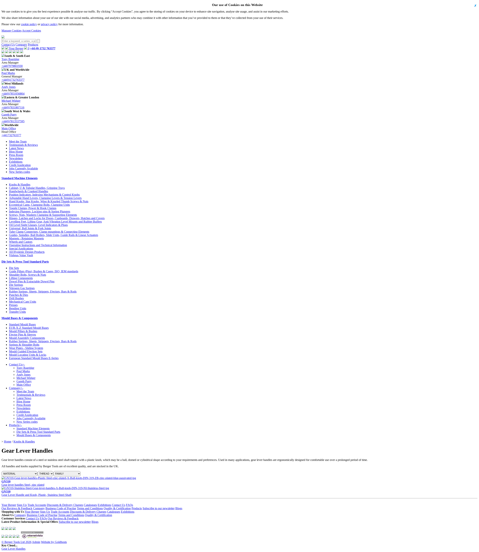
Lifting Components (21, 278)
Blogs (178, 508)
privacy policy (49, 24)
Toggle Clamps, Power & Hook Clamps (32, 208)
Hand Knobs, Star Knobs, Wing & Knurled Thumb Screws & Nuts (48, 201)
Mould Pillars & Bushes (23, 331)
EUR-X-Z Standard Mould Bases (29, 327)
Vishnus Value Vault (21, 255)
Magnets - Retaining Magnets (26, 238)
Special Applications (21, 248)
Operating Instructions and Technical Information (38, 245)
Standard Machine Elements (19, 178)
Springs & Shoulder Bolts (24, 344)
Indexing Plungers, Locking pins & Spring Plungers (39, 211)
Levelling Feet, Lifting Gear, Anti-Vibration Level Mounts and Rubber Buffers (55, 221)
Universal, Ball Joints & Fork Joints (30, 228)
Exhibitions (15, 161)
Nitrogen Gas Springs (22, 288)
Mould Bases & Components (19, 318)
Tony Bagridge (10, 59)
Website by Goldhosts (54, 542)
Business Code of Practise (60, 508)
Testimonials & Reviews (23, 144)
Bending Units (17, 308)
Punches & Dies (18, 294)
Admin (36, 542)
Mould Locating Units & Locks (27, 354)
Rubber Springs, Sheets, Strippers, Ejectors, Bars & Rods (43, 291)
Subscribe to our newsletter (159, 508)
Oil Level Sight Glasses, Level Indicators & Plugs (38, 225)
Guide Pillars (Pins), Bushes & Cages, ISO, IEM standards (43, 271)
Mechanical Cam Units (22, 301)
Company (21, 44)
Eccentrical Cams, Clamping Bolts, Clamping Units (39, 204)
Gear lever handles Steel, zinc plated (22, 483)
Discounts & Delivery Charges (65, 505)
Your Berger (15, 48)
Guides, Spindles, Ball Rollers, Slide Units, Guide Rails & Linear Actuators (53, 235)
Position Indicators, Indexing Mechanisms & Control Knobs (44, 194)
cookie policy (29, 24)
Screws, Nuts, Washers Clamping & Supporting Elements (43, 214)
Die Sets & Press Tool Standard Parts (25, 261)
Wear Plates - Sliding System (26, 348)
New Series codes (19, 171)
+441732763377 (11, 135)
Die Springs (16, 284)
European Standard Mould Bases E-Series (34, 358)
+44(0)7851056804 (13, 93)
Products (33, 44)
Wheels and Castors (20, 241)
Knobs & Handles (19, 184)
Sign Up (22, 505)
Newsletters (16, 158)
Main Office (8, 128)
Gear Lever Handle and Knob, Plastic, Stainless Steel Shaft (36, 493)
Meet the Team (18, 141)
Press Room (16, 155)
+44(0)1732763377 (13, 79)
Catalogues (90, 505)
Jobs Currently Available (23, 168)
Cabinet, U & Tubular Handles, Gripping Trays (37, 187)
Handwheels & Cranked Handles (28, 191)
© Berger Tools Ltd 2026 (16, 542)
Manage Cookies (11, 30)
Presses (13, 305)
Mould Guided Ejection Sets (25, 351)
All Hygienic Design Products (27, 251)
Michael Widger (10, 100)
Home (7, 441)
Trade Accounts (37, 505)
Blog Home (16, 151)
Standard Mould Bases (22, 324)
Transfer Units (17, 311)
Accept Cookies (31, 30)
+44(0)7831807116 (12, 107)
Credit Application (20, 165)
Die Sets (14, 268)
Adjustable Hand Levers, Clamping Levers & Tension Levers (45, 198)
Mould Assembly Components (27, 338)
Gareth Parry (9, 114)
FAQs (129, 505)
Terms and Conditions (90, 508)
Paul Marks (8, 73)
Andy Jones (8, 86)
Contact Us (8, 44)
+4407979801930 (12, 66)
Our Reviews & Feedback (16, 508)
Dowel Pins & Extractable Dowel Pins (31, 281)
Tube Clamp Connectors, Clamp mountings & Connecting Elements (49, 231)
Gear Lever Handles (13, 548)
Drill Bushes (16, 298)
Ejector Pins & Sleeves (22, 334)
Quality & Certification (117, 508)
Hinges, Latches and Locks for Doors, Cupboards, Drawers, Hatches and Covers (57, 218)
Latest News (16, 148)
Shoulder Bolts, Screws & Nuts (27, 274)
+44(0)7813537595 (13, 121)
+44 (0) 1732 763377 (42, 48)
